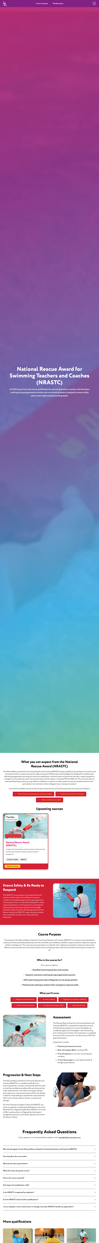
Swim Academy (42, 3)
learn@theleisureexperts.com (70, 1137)
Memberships (58, 3)
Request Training (12, 866)
